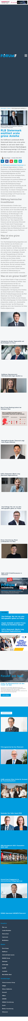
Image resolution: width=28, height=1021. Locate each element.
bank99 (4, 968)
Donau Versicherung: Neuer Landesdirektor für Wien (9, 541)
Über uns (4, 927)
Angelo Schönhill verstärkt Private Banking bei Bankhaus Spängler (13, 624)
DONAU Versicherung (8, 1002)
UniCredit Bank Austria (8, 955)
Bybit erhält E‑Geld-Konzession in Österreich (11, 574)
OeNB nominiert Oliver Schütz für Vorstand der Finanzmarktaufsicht (14, 780)
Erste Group (5, 948)
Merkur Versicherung (7, 1009)
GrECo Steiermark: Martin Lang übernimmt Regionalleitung (10, 474)
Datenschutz (5, 934)
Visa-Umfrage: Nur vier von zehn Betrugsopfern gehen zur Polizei (11, 507)
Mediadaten (5, 940)
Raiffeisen (4, 952)
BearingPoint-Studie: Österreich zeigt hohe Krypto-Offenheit (12, 441)
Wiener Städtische (7, 989)
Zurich (3, 1005)
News (8, 108)
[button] (2, 161)
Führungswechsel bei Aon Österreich (12, 747)
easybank (4, 971)
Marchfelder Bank (7, 974)
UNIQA (4, 986)
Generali (4, 992)
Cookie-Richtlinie (6, 930)
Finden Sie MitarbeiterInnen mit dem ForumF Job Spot (12, 684)
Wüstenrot (5, 1012)
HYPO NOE (5, 965)
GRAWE (4, 999)
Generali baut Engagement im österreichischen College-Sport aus (11, 880)
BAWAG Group (6, 958)
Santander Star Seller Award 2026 (11, 813)
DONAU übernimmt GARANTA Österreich (13, 913)
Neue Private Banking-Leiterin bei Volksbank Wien (11, 408)
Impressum (5, 937)
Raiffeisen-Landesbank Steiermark (13, 165)
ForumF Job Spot (12, 676)
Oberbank (4, 961)
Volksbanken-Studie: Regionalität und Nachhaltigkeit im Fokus (12, 342)
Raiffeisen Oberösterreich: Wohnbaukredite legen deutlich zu (11, 375)
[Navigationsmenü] (25, 55)
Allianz (4, 995)
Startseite (3, 108)
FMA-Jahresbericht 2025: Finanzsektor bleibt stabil (12, 846)
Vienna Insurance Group (8, 982)
